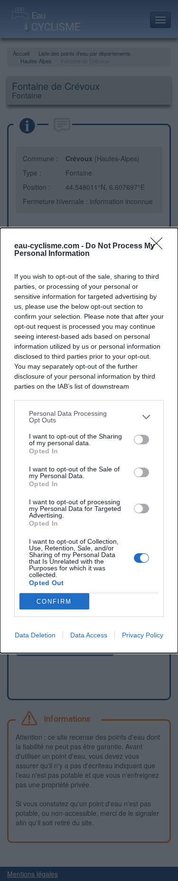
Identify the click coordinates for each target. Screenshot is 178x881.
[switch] (141, 439)
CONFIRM (54, 601)
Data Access (88, 635)
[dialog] (89, 440)
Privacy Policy (142, 635)
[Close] (159, 246)
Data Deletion (35, 635)
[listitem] (89, 416)
